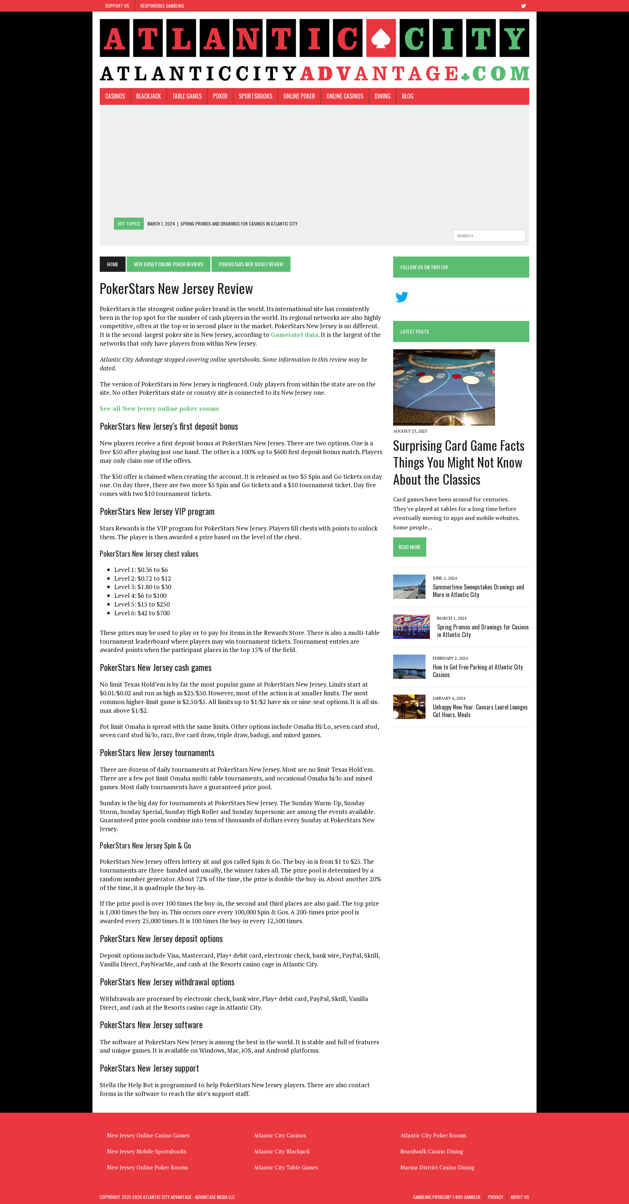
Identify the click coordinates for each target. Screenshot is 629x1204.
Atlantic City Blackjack (282, 1151)
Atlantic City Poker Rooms (433, 1135)
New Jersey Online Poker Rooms (147, 1167)
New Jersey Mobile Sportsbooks (146, 1151)
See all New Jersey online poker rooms (159, 408)
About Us (520, 1197)
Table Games (187, 96)
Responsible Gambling (162, 6)
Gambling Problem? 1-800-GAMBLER (446, 1197)
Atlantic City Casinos (280, 1135)
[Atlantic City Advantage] (314, 50)
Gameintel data (294, 334)
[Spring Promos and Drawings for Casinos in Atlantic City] (411, 634)
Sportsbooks (255, 96)
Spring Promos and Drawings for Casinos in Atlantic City (483, 631)
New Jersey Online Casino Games (148, 1135)
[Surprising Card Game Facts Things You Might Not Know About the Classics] (444, 421)
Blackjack (148, 96)
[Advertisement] (314, 163)
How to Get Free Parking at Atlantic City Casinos (478, 671)
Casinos (115, 96)
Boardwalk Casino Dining (431, 1151)
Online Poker (299, 96)
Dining (383, 96)
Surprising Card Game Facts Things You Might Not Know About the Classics (459, 462)
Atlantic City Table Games (286, 1167)
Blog (408, 96)
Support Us (117, 6)
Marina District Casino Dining (437, 1167)
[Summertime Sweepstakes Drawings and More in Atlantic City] (409, 594)
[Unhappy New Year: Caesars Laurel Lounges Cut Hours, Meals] (409, 714)
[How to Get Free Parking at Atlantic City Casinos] (409, 674)
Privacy (495, 1197)
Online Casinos (345, 96)
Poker (220, 96)
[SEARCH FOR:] (489, 234)
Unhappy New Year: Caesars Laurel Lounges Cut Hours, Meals (480, 711)
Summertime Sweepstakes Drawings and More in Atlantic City (478, 591)
